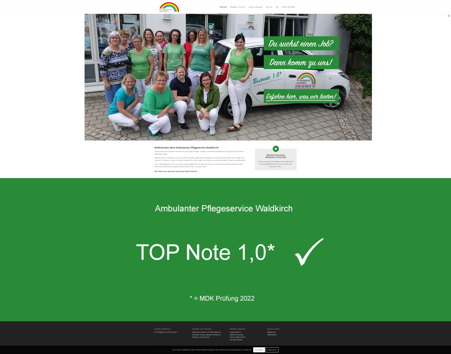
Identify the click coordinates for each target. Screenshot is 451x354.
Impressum (271, 332)
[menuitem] (223, 7)
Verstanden (259, 350)
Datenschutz (271, 335)
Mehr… (279, 166)
